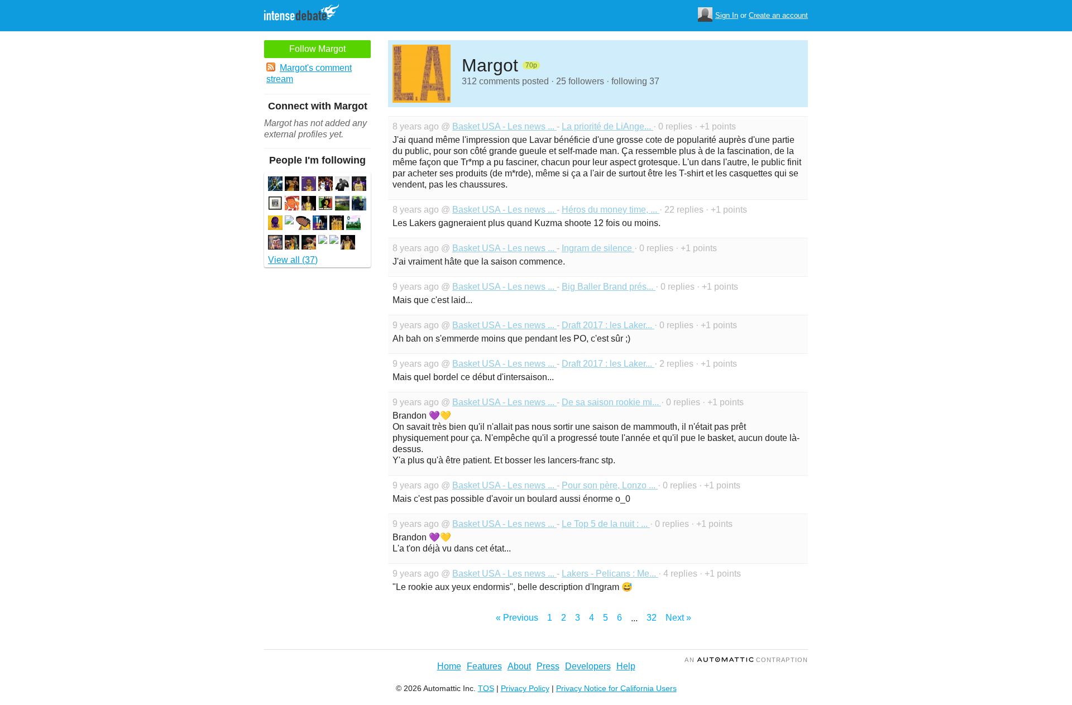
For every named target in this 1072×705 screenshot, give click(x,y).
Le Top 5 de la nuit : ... (606, 524)
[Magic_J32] (342, 185)
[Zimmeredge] (359, 185)
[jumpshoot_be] (292, 243)
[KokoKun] (292, 204)
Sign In (726, 15)
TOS (486, 688)
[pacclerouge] (342, 204)
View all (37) (293, 260)
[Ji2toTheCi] (275, 224)
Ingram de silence (598, 248)
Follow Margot (317, 49)
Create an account (778, 15)
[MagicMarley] (325, 204)
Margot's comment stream (309, 73)
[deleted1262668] (333, 241)
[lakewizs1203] (309, 204)
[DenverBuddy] (303, 224)
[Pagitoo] (325, 185)
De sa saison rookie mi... (611, 402)
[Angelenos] (275, 204)
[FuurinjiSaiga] (275, 185)
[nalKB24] (292, 185)
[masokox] (309, 185)
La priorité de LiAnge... (607, 126)
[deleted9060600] (322, 241)
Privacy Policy (525, 688)
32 (652, 617)
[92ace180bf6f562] (309, 243)
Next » (678, 617)
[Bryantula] (336, 224)
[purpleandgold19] (320, 224)
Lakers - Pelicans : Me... (610, 573)
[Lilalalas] (359, 204)
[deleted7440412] (289, 221)
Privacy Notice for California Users (616, 688)
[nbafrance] (353, 224)
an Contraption (746, 659)
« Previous (517, 617)
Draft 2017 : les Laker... (608, 325)
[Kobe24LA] (348, 243)
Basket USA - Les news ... (504, 126)
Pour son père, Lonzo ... (610, 485)
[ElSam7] (275, 243)
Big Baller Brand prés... (608, 286)
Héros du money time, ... (610, 209)
